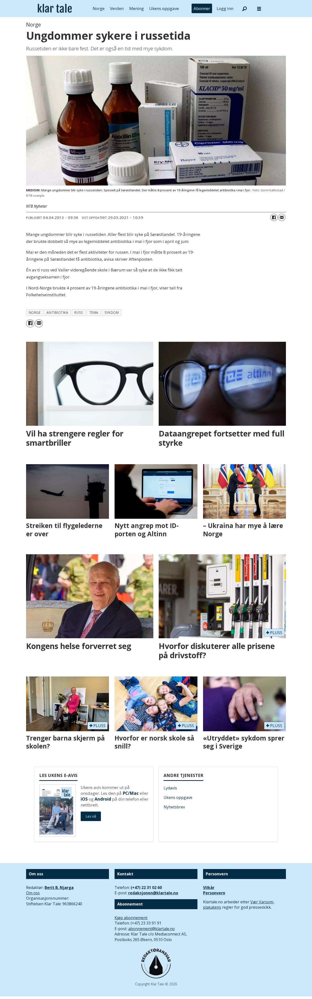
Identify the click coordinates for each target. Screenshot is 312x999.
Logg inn (225, 8)
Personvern (214, 893)
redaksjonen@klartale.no (153, 893)
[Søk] (244, 8)
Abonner (202, 8)
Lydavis (170, 788)
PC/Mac (131, 793)
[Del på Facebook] (274, 217)
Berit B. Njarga (59, 887)
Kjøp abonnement (131, 917)
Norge (99, 8)
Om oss (33, 893)
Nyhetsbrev (174, 807)
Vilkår (208, 887)
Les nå (91, 816)
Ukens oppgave (164, 8)
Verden (117, 8)
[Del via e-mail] (281, 217)
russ (78, 312)
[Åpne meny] (259, 8)
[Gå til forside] (54, 8)
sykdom (112, 312)
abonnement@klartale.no (151, 928)
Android (103, 799)
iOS (84, 799)
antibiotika (57, 312)
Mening (136, 8)
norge (35, 312)
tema (93, 312)
